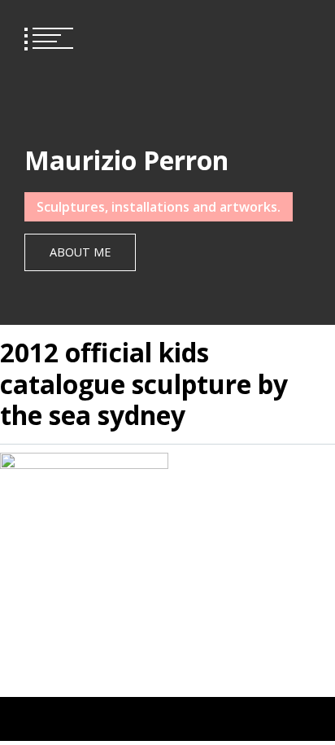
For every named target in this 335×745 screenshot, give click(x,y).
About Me (80, 252)
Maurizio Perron (126, 159)
